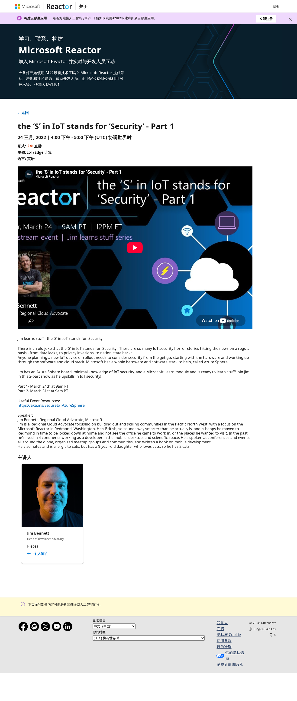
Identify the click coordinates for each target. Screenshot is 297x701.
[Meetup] (35, 627)
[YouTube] (57, 627)
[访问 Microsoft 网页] (28, 6)
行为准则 (224, 646)
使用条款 (224, 640)
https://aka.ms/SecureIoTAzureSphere (51, 405)
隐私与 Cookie (229, 634)
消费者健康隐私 (230, 664)
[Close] (290, 19)
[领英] (68, 627)
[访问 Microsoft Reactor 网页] (59, 6)
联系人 (222, 622)
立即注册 (266, 18)
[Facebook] (24, 627)
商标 (220, 628)
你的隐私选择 (234, 655)
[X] (46, 627)
